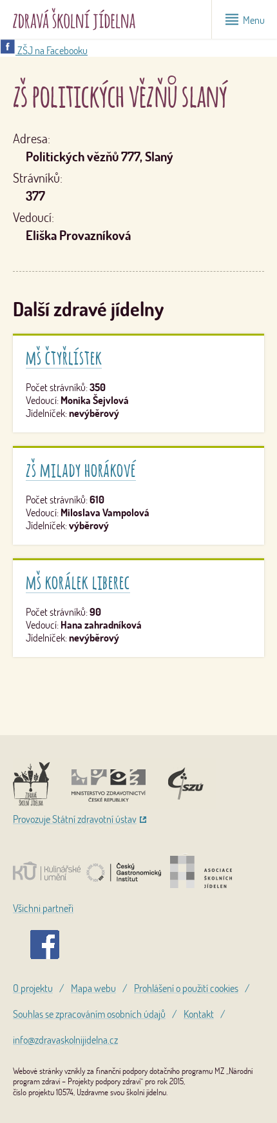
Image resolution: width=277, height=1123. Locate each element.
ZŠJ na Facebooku (51, 50)
